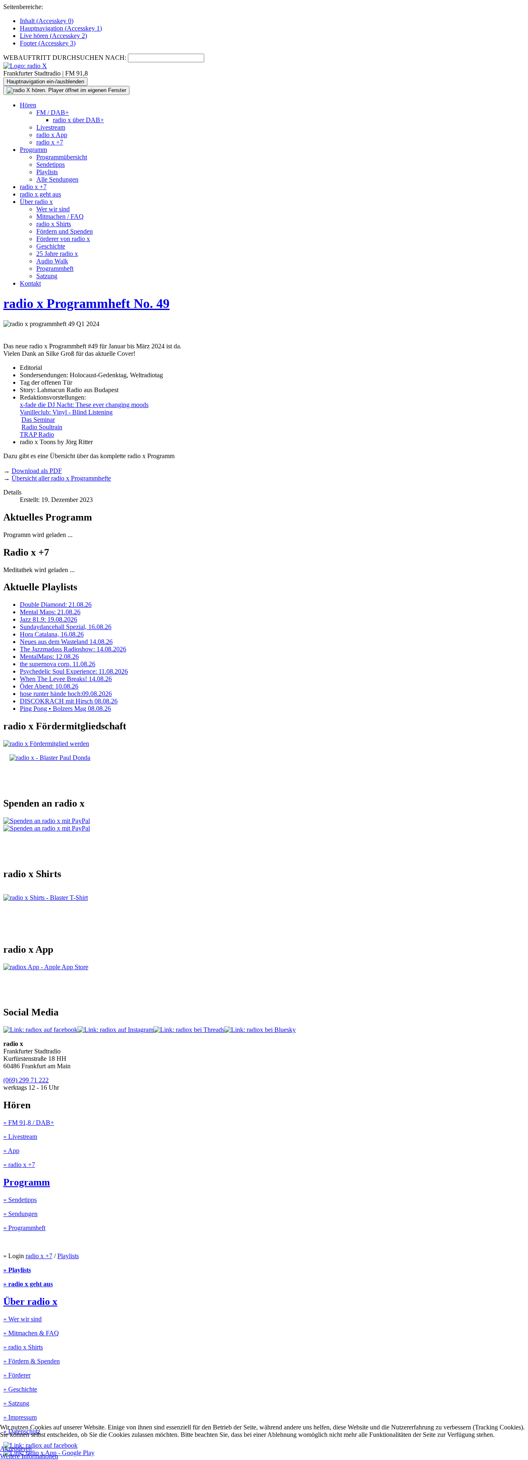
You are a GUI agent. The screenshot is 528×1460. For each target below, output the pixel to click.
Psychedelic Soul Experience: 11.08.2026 (74, 671)
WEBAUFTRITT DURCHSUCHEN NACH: (64, 57)
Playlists (47, 171)
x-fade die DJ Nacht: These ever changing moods (84, 404)
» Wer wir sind (22, 1319)
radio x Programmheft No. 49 (86, 303)
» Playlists (17, 1269)
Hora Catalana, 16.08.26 (52, 634)
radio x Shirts (53, 223)
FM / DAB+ (52, 112)
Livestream (50, 127)
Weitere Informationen (29, 1456)
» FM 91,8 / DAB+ (28, 1122)
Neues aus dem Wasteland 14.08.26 (66, 641)
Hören (28, 105)
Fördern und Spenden (64, 231)
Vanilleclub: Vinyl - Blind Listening (66, 412)
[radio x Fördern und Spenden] (49, 757)
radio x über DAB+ (78, 119)
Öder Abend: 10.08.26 (49, 686)
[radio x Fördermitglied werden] (46, 743)
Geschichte (50, 246)
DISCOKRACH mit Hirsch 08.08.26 (69, 701)
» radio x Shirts (23, 1347)
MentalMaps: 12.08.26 (49, 656)
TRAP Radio (37, 434)
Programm (33, 149)
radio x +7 (49, 142)
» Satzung (16, 1403)
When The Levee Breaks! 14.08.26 (66, 678)
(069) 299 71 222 (26, 1080)
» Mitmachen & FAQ (31, 1333)
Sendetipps (50, 164)
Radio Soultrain (41, 427)
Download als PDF (37, 470)
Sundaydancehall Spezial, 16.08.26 (65, 626)
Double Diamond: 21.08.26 (56, 604)
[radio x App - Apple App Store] (45, 966)
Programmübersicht (61, 157)
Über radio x (36, 201)
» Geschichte (20, 1389)
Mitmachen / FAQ (60, 216)
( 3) (47, 43)
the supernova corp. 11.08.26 (57, 663)
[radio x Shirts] (45, 897)
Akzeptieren (16, 1448)
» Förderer (17, 1375)
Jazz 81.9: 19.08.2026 (48, 619)
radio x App (51, 134)
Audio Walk (52, 261)
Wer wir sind (53, 209)
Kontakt (30, 283)
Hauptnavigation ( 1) (61, 28)
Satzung (46, 275)
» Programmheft (24, 1227)
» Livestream (20, 1136)
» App (11, 1150)
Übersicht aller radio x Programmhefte (61, 478)
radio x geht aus (40, 194)
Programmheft (54, 268)
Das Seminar (38, 419)
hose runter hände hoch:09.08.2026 (66, 693)
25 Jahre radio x (57, 253)
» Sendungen (20, 1213)
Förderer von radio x (63, 238)
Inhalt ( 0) (46, 20)
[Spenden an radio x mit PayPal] (46, 824)
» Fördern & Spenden (31, 1361)
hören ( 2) (53, 35)
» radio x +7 (19, 1164)
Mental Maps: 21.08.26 (50, 611)
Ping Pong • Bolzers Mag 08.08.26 (65, 708)
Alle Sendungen (57, 179)
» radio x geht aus (28, 1283)
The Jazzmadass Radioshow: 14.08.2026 (73, 649)
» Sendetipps (20, 1199)
